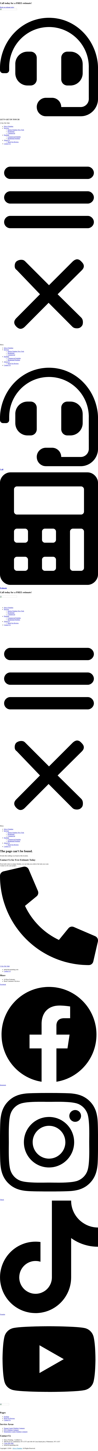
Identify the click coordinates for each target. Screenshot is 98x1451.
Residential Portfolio (14, 138)
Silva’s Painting (8, 126)
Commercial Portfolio (14, 137)
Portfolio (6, 135)
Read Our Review (13, 142)
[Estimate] (49, 584)
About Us (7, 140)
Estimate (3, 588)
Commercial (11, 133)
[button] (49, 246)
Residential (11, 131)
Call (1, 469)
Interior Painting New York (16, 130)
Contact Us (7, 144)
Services (6, 128)
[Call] (49, 465)
